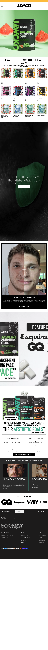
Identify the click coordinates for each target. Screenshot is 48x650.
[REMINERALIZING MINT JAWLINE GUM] (18, 109)
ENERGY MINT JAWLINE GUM (41, 116)
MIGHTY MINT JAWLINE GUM (18, 80)
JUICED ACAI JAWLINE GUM (30, 97)
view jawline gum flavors (24, 186)
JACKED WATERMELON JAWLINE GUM (5, 80)
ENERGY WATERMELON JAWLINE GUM (29, 116)
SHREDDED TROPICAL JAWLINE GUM (40, 98)
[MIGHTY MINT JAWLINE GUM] (18, 73)
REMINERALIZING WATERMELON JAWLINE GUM (5, 116)
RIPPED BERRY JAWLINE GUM (17, 98)
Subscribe (19, 511)
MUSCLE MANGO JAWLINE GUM (29, 80)
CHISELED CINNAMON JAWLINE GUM (41, 80)
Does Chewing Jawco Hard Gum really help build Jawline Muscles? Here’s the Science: (14, 480)
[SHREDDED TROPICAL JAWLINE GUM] (42, 91)
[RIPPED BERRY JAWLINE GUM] (18, 91)
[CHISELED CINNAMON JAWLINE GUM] (42, 73)
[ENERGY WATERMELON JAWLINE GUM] (30, 109)
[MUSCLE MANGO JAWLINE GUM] (30, 73)
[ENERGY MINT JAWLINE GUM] (42, 109)
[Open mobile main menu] (2, 6)
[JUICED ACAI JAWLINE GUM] (30, 91)
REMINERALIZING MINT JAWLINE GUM (17, 116)
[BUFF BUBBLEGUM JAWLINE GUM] (6, 91)
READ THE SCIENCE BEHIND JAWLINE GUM (23, 454)
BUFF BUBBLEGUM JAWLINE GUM (6, 98)
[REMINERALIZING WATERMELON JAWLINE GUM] (6, 109)
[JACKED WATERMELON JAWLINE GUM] (6, 73)
